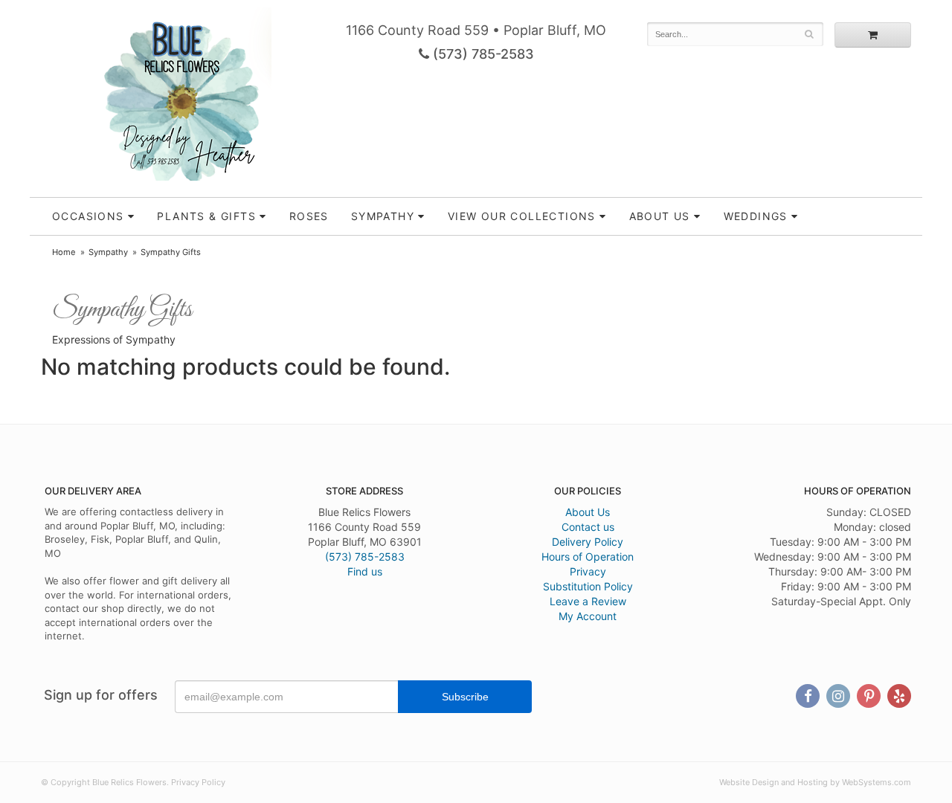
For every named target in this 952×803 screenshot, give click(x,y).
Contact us (588, 526)
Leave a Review (588, 601)
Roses (309, 216)
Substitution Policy (588, 586)
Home (64, 252)
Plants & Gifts (206, 216)
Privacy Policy (198, 782)
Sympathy (382, 216)
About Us (587, 512)
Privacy (588, 571)
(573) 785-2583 (481, 54)
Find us (364, 571)
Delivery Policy (587, 541)
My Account (588, 616)
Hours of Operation (587, 556)
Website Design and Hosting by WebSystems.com (815, 782)
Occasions (88, 216)
